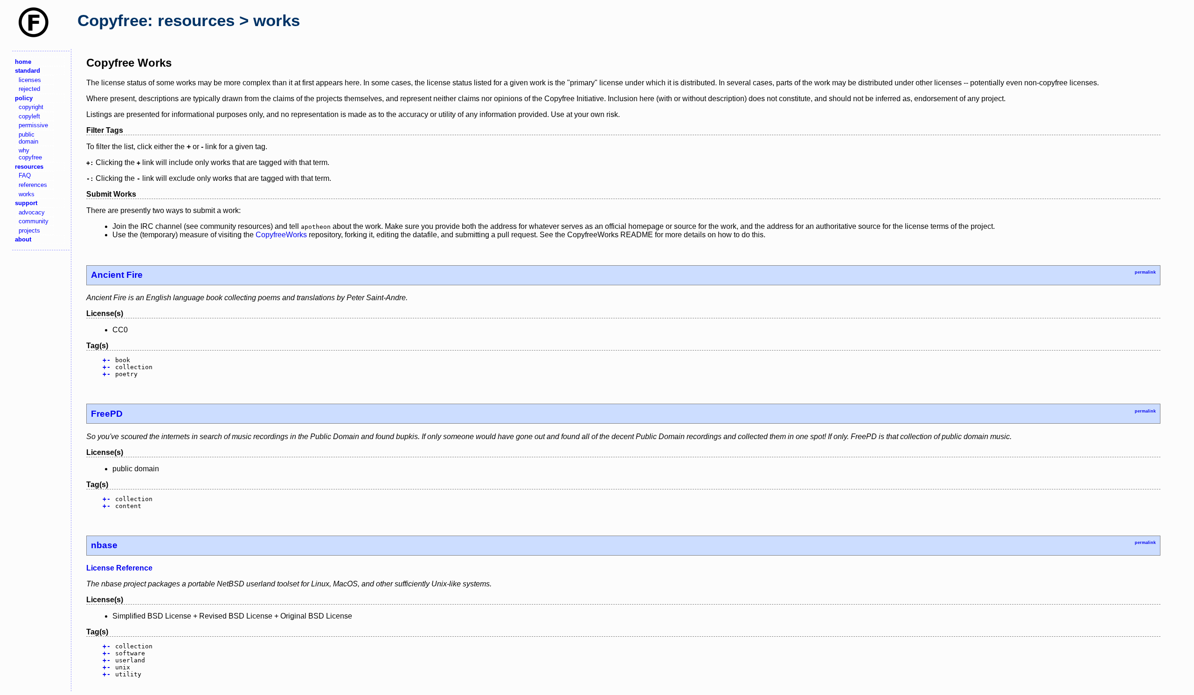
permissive (33, 125)
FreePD (107, 414)
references (33, 184)
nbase (104, 545)
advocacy (32, 212)
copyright (31, 106)
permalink (1145, 272)
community (34, 221)
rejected (29, 88)
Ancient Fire (117, 275)
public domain (28, 138)
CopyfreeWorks (281, 235)
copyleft (29, 116)
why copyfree (30, 154)
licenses (30, 79)
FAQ (25, 175)
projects (29, 230)
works (27, 194)
